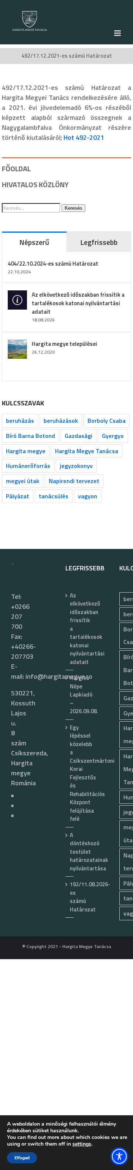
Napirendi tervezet (74, 480)
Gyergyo (113, 435)
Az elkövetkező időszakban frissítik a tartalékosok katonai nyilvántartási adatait (78, 303)
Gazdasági (78, 435)
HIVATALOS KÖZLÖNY (35, 184)
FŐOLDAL (16, 168)
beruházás (20, 420)
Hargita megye (25, 450)
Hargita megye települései (64, 344)
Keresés (73, 208)
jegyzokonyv (76, 465)
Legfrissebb (98, 242)
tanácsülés (53, 496)
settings (81, 1144)
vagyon (87, 496)
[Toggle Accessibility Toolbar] (119, 1156)
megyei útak (22, 480)
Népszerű (34, 242)
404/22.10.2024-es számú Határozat (53, 263)
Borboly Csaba (107, 420)
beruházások (61, 420)
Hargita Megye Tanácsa (86, 450)
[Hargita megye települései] (17, 345)
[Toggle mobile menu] (118, 33)
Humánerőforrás (28, 465)
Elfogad (22, 1158)
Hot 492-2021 (84, 137)
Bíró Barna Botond (30, 435)
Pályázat (17, 496)
